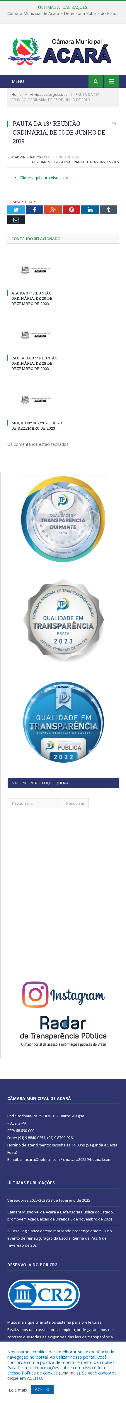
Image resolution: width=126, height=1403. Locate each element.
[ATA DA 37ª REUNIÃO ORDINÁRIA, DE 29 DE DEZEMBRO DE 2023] (35, 270)
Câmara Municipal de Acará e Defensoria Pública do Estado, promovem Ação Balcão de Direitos (64, 13)
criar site (43, 1322)
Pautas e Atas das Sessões (96, 162)
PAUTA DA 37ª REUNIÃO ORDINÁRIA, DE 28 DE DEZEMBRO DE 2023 (34, 363)
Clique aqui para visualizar (44, 177)
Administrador (28, 157)
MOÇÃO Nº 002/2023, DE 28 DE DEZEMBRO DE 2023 (36, 425)
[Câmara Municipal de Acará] (63, 50)
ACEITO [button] (42, 1389)
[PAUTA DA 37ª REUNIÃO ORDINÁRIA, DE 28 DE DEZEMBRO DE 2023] (35, 335)
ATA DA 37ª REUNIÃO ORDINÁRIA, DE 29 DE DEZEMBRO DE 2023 (31, 298)
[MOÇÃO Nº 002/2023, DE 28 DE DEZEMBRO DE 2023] (35, 399)
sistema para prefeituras (79, 1322)
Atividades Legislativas (52, 162)
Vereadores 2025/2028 (27, 1200)
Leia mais (69, 1372)
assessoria (48, 1329)
